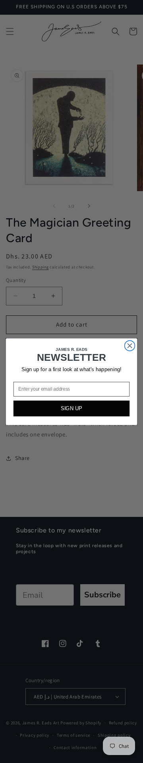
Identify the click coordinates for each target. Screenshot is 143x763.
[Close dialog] (130, 345)
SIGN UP (71, 408)
